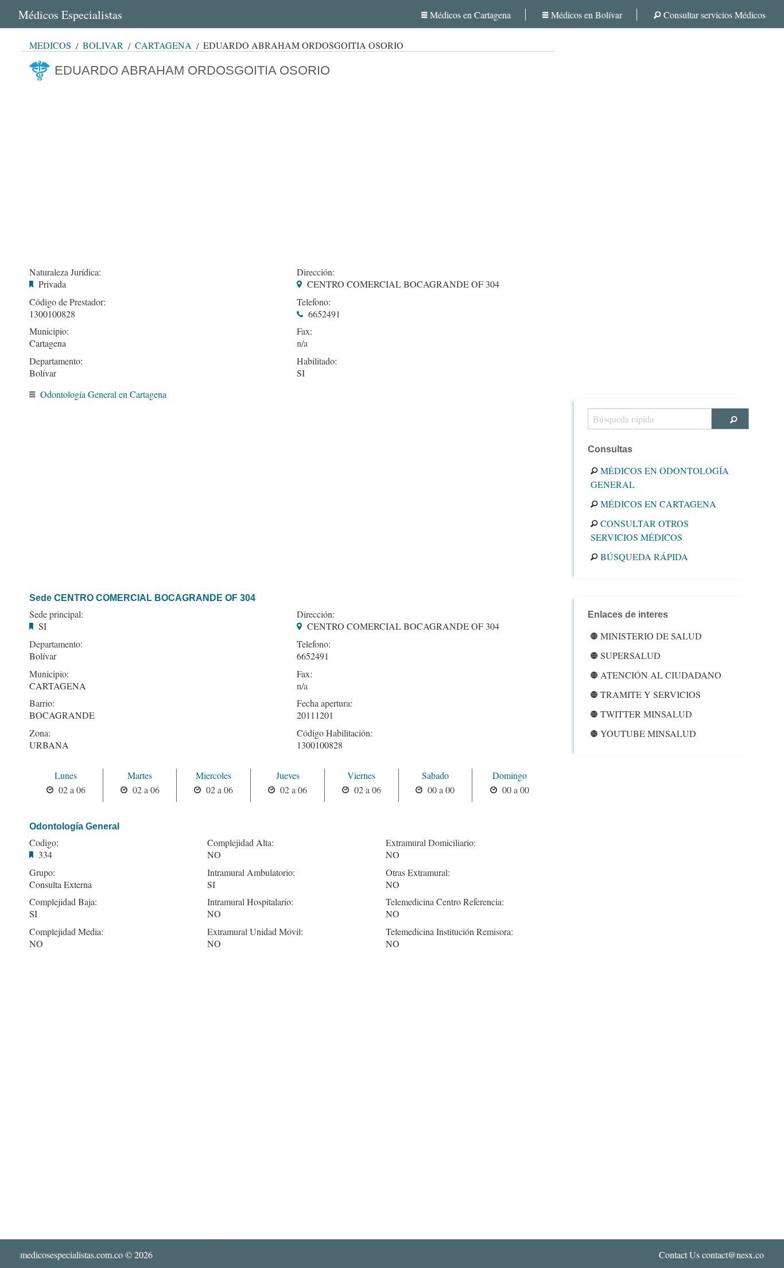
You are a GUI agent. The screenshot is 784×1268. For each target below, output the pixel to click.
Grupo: (42, 872)
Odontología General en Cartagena (103, 394)
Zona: (40, 733)
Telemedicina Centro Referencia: (445, 901)
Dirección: (316, 272)
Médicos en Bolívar (586, 15)
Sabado (435, 775)
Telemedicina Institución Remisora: (449, 931)
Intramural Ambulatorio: (251, 872)
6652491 (324, 314)
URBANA (49, 745)
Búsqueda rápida (644, 556)
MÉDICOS (50, 45)
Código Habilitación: (334, 733)
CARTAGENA (57, 686)
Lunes (66, 775)
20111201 (315, 715)
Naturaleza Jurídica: (65, 272)
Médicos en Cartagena (470, 15)
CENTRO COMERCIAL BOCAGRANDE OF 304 (403, 284)
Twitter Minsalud (646, 714)
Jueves (288, 775)
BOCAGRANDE (62, 715)
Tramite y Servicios (650, 694)
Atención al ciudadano (660, 675)
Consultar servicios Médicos (714, 15)
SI (301, 373)
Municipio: (49, 331)
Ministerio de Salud (651, 636)
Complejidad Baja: (63, 901)
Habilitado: (317, 361)
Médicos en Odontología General (660, 477)
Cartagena (163, 45)
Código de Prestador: (67, 302)
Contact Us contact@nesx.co (711, 1254)
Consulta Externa (60, 884)
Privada (52, 284)
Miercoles (213, 775)
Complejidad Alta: (240, 842)
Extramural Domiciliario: (431, 842)
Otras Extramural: (418, 872)
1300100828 (52, 314)
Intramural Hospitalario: (250, 901)
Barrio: (42, 703)
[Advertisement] (287, 170)
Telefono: (314, 302)
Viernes (361, 775)
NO (36, 943)
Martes (139, 775)
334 (45, 854)
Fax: (304, 331)
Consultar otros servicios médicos (640, 530)
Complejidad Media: (66, 931)
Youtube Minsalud (648, 733)
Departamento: (56, 361)
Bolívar (103, 45)
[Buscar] (730, 418)
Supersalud (630, 655)
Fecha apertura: (324, 703)
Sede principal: (56, 614)
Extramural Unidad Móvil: (255, 931)
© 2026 (86, 1254)
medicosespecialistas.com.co (71, 1254)
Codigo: (44, 842)
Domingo (509, 775)
